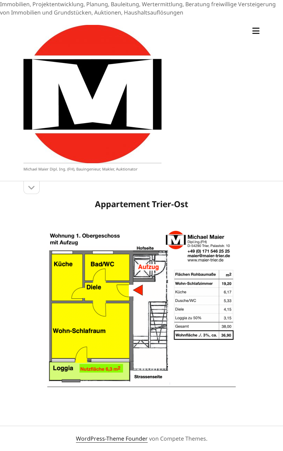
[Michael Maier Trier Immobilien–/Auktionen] (92, 160)
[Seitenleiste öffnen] (31, 187)
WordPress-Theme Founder (112, 438)
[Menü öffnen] (256, 31)
